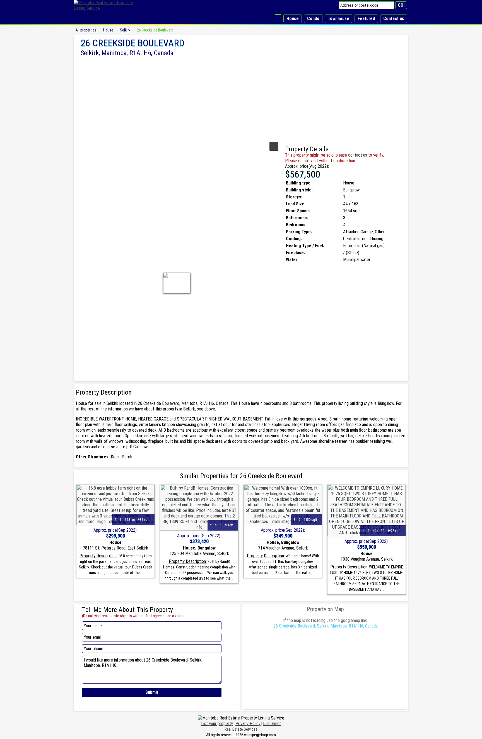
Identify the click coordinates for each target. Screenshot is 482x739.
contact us (357, 155)
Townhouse (338, 18)
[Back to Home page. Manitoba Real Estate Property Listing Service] (107, 8)
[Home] (278, 14)
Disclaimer (272, 723)
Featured (366, 18)
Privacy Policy (248, 723)
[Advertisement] (241, 98)
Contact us (393, 18)
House (292, 18)
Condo (313, 18)
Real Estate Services (241, 729)
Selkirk (125, 30)
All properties (86, 30)
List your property (217, 723)
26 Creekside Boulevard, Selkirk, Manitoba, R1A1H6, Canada (325, 626)
